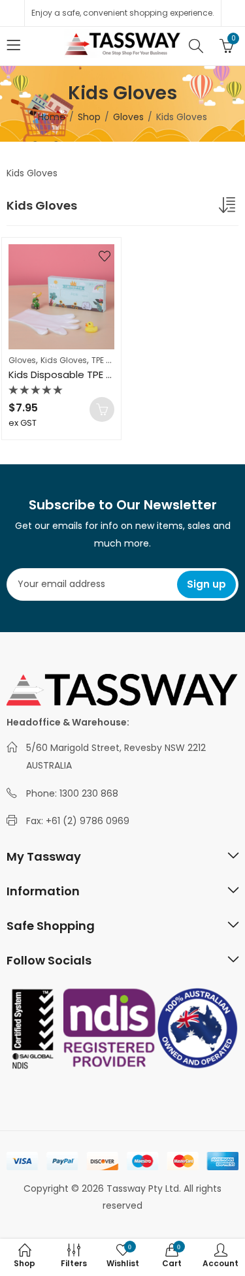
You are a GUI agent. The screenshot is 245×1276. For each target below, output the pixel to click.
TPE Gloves (112, 360)
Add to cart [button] (102, 409)
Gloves (128, 116)
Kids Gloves (64, 360)
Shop (89, 116)
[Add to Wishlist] (104, 256)
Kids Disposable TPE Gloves (73, 374)
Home (51, 116)
